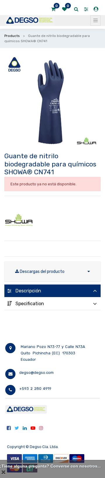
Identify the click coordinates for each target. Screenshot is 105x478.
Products (12, 36)
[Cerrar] (3, 472)
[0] (53, 9)
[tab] (52, 291)
